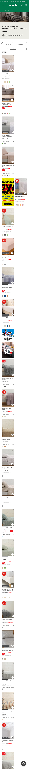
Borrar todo (13, 49)
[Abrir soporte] (23, 763)
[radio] (25, 49)
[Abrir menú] (2, 5)
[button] (12, 70)
